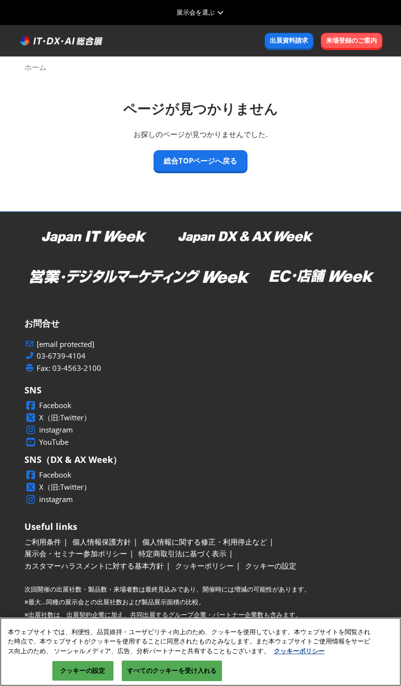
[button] (289, 40)
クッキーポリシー (299, 650)
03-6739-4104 (61, 356)
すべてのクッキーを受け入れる (172, 670)
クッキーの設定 (82, 670)
